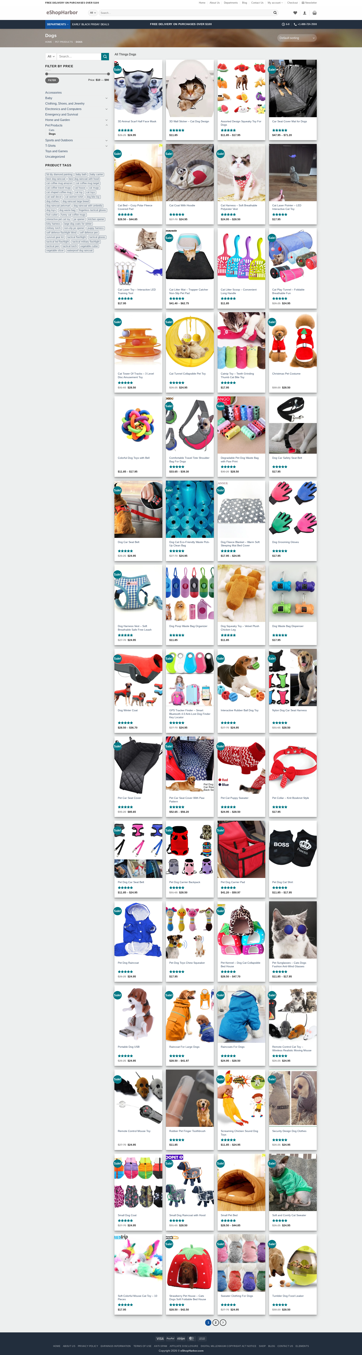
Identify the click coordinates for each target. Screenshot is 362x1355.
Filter (52, 80)
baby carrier (96, 174)
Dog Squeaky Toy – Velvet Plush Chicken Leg (240, 628)
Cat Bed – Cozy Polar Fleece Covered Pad (135, 207)
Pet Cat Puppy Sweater (234, 797)
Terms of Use (142, 1346)
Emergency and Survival (61, 114)
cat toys (90, 192)
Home (202, 2)
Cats (51, 130)
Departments (231, 2)
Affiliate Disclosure (184, 1346)
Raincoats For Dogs (233, 1046)
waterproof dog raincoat (80, 250)
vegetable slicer (55, 250)
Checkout (292, 2)
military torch (53, 228)
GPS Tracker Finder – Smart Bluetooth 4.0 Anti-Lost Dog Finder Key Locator (189, 714)
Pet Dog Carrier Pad (233, 882)
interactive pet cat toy (58, 219)
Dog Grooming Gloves (285, 542)
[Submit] (275, 13)
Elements (302, 1346)
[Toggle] (106, 98)
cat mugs (94, 187)
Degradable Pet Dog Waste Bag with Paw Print (240, 459)
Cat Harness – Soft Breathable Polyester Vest (239, 207)
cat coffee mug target (87, 183)
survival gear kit (55, 237)
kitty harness (53, 223)
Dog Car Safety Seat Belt (287, 457)
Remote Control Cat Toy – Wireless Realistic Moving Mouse (291, 1048)
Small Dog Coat (127, 1215)
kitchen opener (96, 219)
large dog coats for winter (78, 223)
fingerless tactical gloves (92, 210)
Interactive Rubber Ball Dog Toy (239, 710)
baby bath (81, 174)
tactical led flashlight (57, 241)
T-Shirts (50, 145)
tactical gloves (97, 237)
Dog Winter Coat (128, 710)
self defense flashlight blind (61, 232)
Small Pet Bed (229, 1215)
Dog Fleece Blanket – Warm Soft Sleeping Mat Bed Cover (240, 544)
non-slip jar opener (74, 228)
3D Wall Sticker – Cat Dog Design (189, 121)
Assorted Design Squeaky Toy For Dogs (241, 123)
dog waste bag (67, 210)
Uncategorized (55, 156)
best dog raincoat (55, 178)
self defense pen (89, 232)
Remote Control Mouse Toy (134, 1130)
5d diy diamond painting (59, 174)
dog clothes (52, 201)
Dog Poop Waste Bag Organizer (188, 626)
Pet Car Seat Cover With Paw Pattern (186, 799)
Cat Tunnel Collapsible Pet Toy (187, 373)
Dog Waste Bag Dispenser (288, 626)
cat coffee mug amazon (59, 183)
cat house (79, 187)
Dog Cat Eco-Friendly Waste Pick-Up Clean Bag (189, 544)
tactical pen (52, 246)
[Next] (223, 1322)
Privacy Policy (88, 1346)
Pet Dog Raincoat (128, 962)
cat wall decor (53, 196)
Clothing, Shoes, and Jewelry (64, 103)
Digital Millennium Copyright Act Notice (228, 1346)
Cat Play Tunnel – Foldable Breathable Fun (288, 291)
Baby (48, 98)
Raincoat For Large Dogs (184, 1046)
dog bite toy (93, 196)
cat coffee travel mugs (58, 187)
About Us (215, 2)
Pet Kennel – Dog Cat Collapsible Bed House (240, 964)
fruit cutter (52, 214)
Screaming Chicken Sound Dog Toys (239, 1132)
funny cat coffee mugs (73, 214)
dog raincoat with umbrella (88, 205)
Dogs (52, 133)
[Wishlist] (295, 13)
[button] (309, 2)
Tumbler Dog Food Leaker (288, 1295)
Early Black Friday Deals (90, 24)
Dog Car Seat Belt (128, 542)
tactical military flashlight (86, 241)
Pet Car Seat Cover (129, 797)
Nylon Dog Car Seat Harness (289, 710)
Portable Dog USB (129, 1046)
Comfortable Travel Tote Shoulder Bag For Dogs (189, 459)
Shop (262, 1346)
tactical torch (70, 246)
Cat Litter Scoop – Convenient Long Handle (239, 291)
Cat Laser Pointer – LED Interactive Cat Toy (286, 207)
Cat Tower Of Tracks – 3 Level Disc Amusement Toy (136, 375)
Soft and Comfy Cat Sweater (289, 1215)
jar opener (79, 219)
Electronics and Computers (63, 109)
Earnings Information (116, 1346)
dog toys (51, 210)
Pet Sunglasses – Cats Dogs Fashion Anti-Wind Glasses (289, 964)
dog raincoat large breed (76, 201)
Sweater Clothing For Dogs (237, 1295)
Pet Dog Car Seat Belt (131, 882)
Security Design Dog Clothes (289, 1130)
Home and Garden (57, 120)
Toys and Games (56, 151)
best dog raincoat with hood (84, 178)
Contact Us (257, 2)
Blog (244, 2)
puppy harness (96, 228)
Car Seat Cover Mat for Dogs (289, 121)
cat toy (79, 192)
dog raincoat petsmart (58, 205)
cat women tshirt (74, 196)
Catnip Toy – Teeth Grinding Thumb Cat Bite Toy (237, 375)
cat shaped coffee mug (58, 192)
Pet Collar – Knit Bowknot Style (290, 797)
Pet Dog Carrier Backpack (184, 882)
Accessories (53, 92)
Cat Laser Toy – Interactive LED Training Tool (137, 291)
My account (274, 2)
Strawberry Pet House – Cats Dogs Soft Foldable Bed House (187, 1297)
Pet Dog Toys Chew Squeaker (187, 962)
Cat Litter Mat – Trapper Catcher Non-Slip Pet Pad (188, 291)
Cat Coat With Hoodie (182, 205)
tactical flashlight (76, 237)
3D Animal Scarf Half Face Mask (137, 121)
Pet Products (64, 42)
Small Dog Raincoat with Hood (187, 1215)
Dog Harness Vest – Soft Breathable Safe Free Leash (135, 628)
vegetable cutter (89, 246)
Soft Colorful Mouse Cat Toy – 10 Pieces (137, 1297)
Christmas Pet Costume (286, 373)
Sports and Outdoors (59, 140)
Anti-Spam (160, 1346)
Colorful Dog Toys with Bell (134, 457)
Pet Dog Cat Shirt (282, 882)
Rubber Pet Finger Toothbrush (187, 1130)
